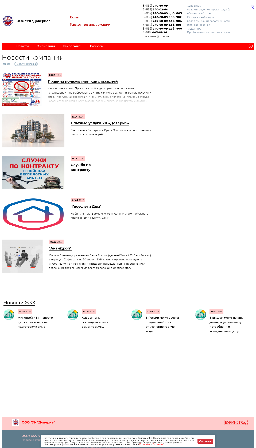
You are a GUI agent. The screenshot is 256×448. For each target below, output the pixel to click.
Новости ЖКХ (19, 302)
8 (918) (155, 32)
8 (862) (155, 5)
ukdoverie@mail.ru (156, 36)
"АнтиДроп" (60, 248)
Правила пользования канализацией (83, 81)
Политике (144, 444)
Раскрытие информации (90, 25)
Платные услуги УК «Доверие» (100, 123)
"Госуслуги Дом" (86, 206)
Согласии (158, 444)
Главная (6, 64)
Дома (74, 17)
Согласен (205, 441)
